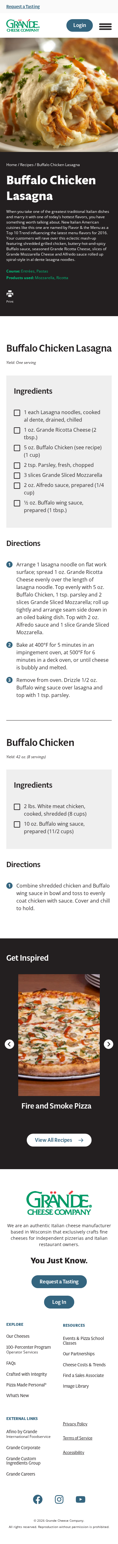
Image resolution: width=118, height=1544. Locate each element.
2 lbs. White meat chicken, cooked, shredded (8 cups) (55, 810)
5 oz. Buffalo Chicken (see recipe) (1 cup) (63, 451)
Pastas (42, 271)
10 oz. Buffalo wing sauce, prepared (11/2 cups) (54, 827)
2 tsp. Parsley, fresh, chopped (59, 465)
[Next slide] (108, 1044)
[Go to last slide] (9, 1044)
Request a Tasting (23, 6)
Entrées (28, 271)
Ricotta (62, 277)
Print (10, 301)
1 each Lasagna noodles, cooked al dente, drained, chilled (62, 416)
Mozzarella (44, 277)
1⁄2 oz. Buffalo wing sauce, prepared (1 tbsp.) (53, 506)
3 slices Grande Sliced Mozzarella (63, 475)
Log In (59, 1302)
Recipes (27, 164)
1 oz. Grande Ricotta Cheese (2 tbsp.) (60, 433)
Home (11, 164)
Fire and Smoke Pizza (56, 1106)
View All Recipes (53, 1140)
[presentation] (59, 1035)
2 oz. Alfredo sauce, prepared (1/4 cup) (64, 489)
